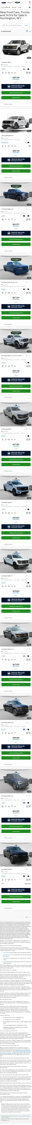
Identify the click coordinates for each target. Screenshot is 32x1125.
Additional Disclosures (26, 1116)
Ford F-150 (5, 952)
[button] (5, 7)
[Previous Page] (19, 917)
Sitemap (14, 1116)
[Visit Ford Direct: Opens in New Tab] (7, 1120)
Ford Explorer (6, 958)
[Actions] (29, 62)
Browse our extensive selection (22, 1050)
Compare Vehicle (8, 104)
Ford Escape (5, 961)
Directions (14, 7)
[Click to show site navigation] (29, 7)
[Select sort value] (29, 31)
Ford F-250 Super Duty (8, 954)
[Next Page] (22, 917)
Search (26, 25)
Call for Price (16, 97)
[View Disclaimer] (15, 72)
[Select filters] (27, 31)
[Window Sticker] (30, 73)
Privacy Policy (19, 1116)
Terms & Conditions (5, 1117)
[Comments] (27, 73)
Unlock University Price (16, 93)
